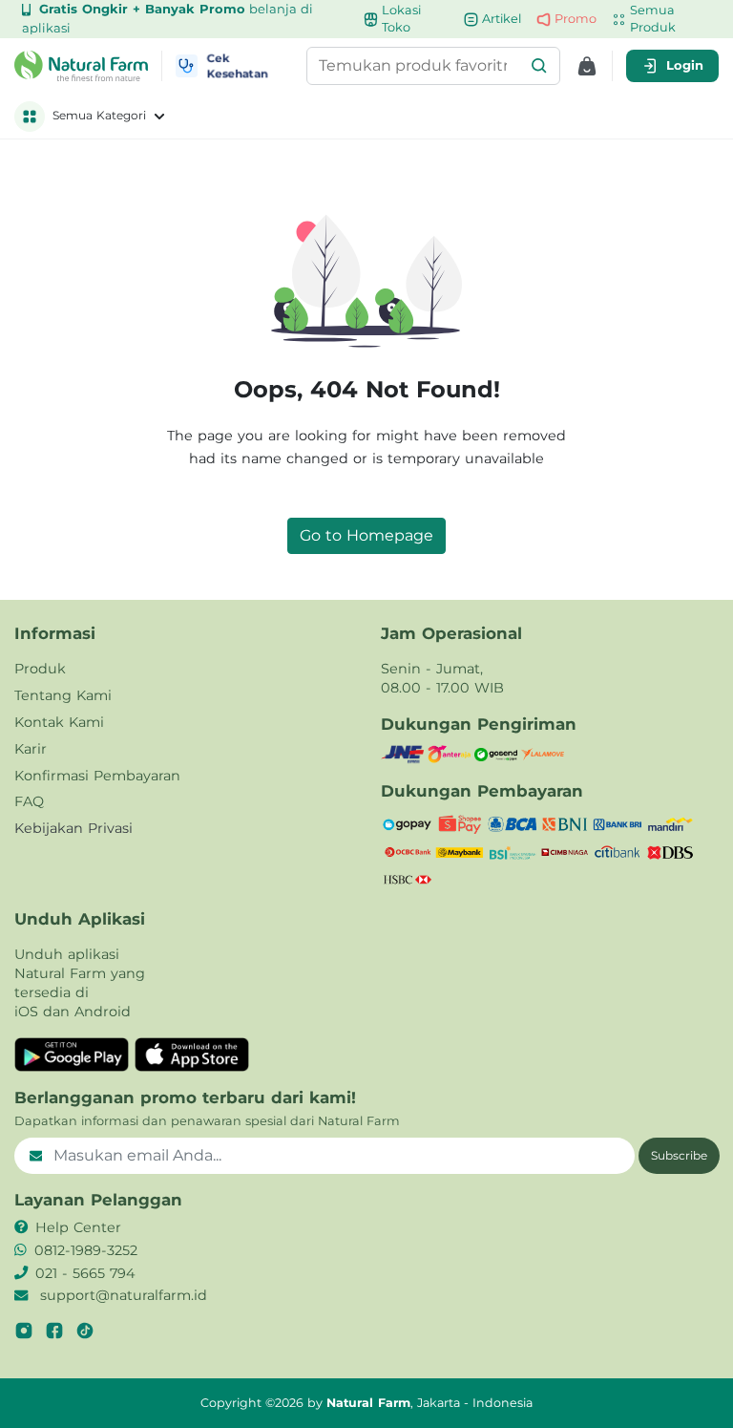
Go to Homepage (366, 535)
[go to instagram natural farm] (23, 1330)
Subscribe (679, 1155)
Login (684, 65)
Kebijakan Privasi (73, 828)
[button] (539, 65)
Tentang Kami (63, 695)
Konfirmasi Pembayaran (97, 775)
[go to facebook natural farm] (54, 1330)
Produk (40, 668)
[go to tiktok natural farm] (84, 1330)
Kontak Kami (59, 722)
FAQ (29, 801)
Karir (30, 748)
